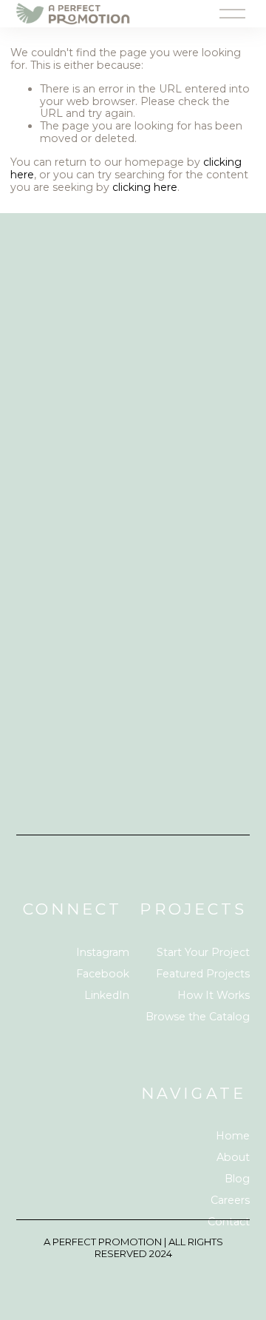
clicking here (144, 187)
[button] (45, 418)
